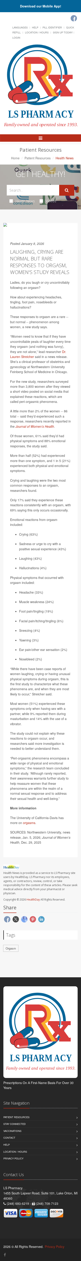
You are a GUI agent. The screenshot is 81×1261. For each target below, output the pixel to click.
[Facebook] (74, 18)
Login (16, 37)
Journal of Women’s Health (35, 426)
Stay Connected (14, 1124)
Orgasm (11, 948)
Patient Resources (38, 158)
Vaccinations (12, 1131)
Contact (9, 1137)
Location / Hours (37, 32)
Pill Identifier (52, 27)
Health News (25, 201)
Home (15, 158)
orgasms (29, 822)
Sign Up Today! (63, 32)
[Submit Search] (66, 190)
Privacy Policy (13, 1158)
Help (35, 27)
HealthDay (33, 899)
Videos (51, 201)
